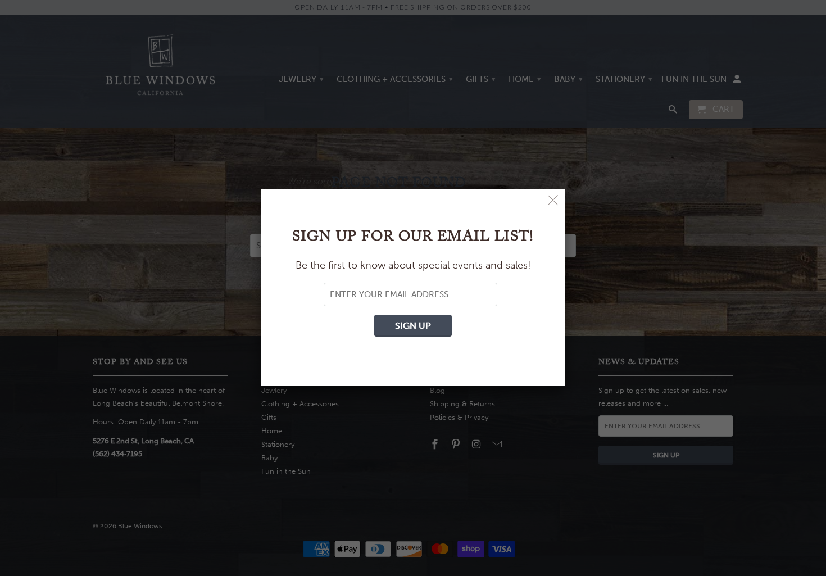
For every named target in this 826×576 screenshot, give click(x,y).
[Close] (553, 201)
